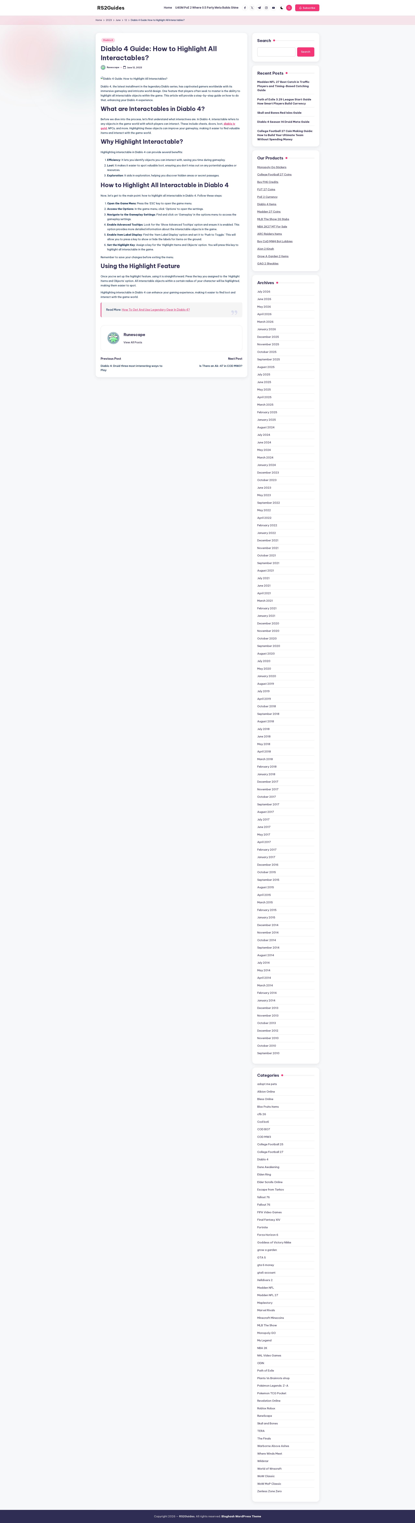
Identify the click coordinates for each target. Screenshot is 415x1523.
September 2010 (268, 1053)
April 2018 (264, 751)
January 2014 (266, 1000)
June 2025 (264, 382)
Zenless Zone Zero (269, 1491)
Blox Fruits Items (268, 1106)
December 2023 (268, 472)
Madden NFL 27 (267, 1295)
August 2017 (265, 812)
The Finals (264, 1438)
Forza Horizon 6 (267, 1235)
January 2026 (266, 329)
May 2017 (263, 834)
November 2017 (268, 789)
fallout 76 (263, 1197)
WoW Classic (266, 1476)
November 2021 (268, 548)
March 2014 (265, 985)
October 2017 (266, 797)
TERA (261, 1431)
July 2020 (263, 661)
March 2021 (265, 600)
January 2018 (266, 774)
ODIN (260, 1363)
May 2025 (264, 389)
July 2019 (263, 691)
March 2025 (265, 404)
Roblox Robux (266, 1408)
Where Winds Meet (269, 1453)
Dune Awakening (268, 1167)
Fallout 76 (263, 1204)
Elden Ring (264, 1174)
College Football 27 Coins (274, 174)
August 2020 (266, 653)
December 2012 (267, 1030)
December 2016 (267, 865)
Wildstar (263, 1461)
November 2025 (268, 344)
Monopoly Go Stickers (271, 167)
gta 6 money (265, 1265)
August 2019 (265, 684)
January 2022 (266, 533)
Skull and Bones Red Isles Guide (279, 112)
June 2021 (264, 585)
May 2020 (264, 668)
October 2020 (267, 638)
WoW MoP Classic (269, 1484)
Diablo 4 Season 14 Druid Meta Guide (283, 122)
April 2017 (264, 842)
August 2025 (266, 367)
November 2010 (268, 1038)
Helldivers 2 (265, 1280)
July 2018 (263, 729)
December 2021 (267, 540)
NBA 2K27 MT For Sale (272, 226)
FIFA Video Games (269, 1212)
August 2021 (265, 570)
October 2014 (266, 940)
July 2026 (263, 291)
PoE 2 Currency (267, 197)
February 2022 (267, 525)
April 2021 (264, 593)
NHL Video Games (269, 1355)
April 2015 (264, 895)
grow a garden (267, 1250)
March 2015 (265, 902)
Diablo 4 (108, 40)
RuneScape (264, 1416)
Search (264, 40)
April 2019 (264, 699)
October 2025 (267, 352)
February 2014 (267, 993)
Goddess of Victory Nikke (274, 1242)
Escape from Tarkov (270, 1189)
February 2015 (267, 910)
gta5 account (266, 1272)
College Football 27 (270, 1152)
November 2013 (268, 1015)
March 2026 (265, 322)
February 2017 (267, 849)
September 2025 (268, 359)
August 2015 (265, 887)
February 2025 (267, 412)
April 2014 (264, 978)
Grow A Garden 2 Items (273, 256)
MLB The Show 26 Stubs (273, 219)
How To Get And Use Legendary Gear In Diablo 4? (156, 310)
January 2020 (266, 676)
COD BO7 (263, 1129)
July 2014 (263, 962)
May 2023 (264, 495)
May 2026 (264, 306)
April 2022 (264, 518)
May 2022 (264, 510)
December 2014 (268, 925)
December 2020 (268, 623)
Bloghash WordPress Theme (241, 1516)
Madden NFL (265, 1287)
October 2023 (267, 480)
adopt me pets (267, 1084)
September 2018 (268, 714)
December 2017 (267, 781)
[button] (307, 7)
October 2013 (266, 1023)
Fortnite (262, 1227)
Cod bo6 (263, 1122)
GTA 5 (261, 1257)
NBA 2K (262, 1348)
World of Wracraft (269, 1468)
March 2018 (265, 759)
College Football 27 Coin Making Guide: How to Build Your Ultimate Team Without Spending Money (285, 135)
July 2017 (263, 819)
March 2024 (265, 457)
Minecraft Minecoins (270, 1318)
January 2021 (266, 616)
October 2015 (266, 872)
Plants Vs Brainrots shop (273, 1378)
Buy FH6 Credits (267, 182)
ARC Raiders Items (269, 234)
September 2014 (268, 947)
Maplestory (265, 1303)
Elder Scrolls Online (270, 1182)
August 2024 (266, 427)
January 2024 (266, 465)
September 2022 (268, 503)
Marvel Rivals (266, 1310)
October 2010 (266, 1045)
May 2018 (263, 744)
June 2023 (264, 487)
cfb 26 (261, 1114)
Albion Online (266, 1091)
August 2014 (265, 955)
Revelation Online (268, 1401)
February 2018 (267, 766)
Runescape (134, 334)
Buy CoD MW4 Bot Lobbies (275, 241)
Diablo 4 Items (266, 204)
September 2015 (268, 880)
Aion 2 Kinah (265, 249)
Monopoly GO (266, 1333)
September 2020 (268, 646)
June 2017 (264, 827)
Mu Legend (264, 1340)
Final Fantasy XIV (268, 1220)
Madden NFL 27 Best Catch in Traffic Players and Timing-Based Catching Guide (283, 86)
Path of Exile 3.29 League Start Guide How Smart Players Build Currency (284, 101)
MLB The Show (267, 1325)
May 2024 (264, 450)
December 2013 (267, 1008)
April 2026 (264, 314)
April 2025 (264, 397)
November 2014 (268, 932)
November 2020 (268, 631)
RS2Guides (110, 8)
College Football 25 (270, 1144)
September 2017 (268, 804)
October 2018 (266, 706)
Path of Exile (265, 1370)
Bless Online (265, 1099)
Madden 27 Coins (269, 211)
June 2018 (264, 736)
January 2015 (266, 917)
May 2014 (263, 970)
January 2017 (266, 857)
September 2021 (268, 563)
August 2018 (265, 721)
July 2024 (263, 435)
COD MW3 (264, 1137)
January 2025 (266, 419)
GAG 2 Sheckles (268, 263)
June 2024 (264, 442)
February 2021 (267, 608)
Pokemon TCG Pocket (271, 1393)
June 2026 (264, 299)
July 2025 (263, 374)
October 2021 (266, 555)
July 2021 (263, 578)
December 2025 (268, 337)
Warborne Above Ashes (273, 1446)
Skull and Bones (267, 1423)
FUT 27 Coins (266, 189)
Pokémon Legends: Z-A (272, 1385)
